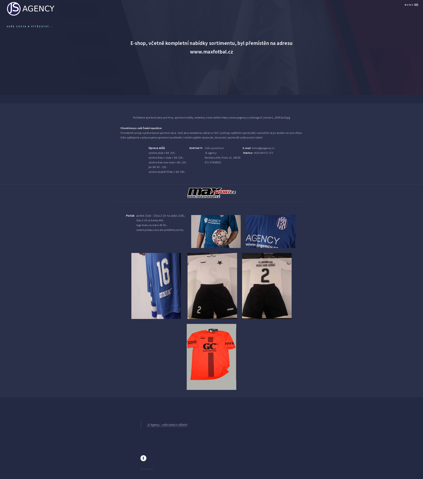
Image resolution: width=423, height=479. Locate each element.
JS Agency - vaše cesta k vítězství (167, 425)
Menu (409, 4)
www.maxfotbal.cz (211, 51)
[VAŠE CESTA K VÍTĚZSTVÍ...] (30, 5)
